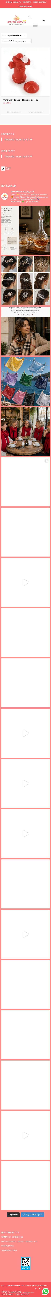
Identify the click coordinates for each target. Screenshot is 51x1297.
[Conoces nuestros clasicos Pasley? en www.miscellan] (25, 381)
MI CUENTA (27, 2)
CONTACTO (17, 2)
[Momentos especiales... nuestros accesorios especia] (25, 733)
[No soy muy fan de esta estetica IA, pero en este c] (25, 230)
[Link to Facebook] (40, 1289)
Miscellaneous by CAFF (18, 139)
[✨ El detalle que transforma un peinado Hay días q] (25, 280)
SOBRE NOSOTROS (39, 2)
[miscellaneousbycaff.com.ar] (20, 20)
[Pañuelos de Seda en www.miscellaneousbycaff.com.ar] (25, 532)
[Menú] (35, 25)
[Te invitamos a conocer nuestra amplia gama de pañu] (25, 632)
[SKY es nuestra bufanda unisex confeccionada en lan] (25, 431)
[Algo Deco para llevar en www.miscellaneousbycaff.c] (25, 582)
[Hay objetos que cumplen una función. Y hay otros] (25, 783)
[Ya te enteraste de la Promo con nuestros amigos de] (25, 1185)
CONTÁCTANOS (7, 1246)
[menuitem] (9, 2)
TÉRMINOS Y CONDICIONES (12, 1237)
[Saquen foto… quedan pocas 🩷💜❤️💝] (25, 833)
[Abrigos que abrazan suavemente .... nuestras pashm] (25, 1085)
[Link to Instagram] (35, 1289)
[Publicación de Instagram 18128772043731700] (25, 682)
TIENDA (9, 2)
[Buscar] (29, 17)
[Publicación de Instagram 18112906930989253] (25, 331)
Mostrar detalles (36, 112)
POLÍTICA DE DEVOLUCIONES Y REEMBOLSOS (19, 1241)
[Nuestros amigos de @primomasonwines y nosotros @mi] (25, 1034)
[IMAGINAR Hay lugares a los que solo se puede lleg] (25, 883)
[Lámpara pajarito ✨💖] (25, 934)
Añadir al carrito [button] (15, 112)
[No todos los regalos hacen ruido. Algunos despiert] (25, 984)
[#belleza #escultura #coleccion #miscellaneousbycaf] (25, 1135)
